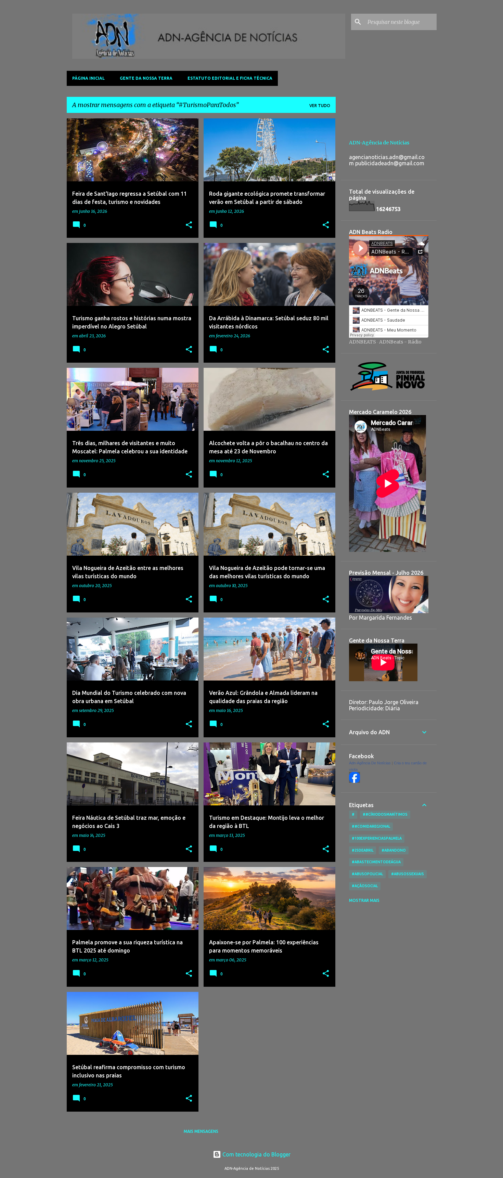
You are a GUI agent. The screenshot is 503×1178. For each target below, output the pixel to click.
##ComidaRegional (371, 826)
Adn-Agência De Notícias (370, 763)
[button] (189, 225)
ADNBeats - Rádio (400, 342)
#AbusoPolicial (367, 874)
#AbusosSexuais (407, 874)
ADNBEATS (362, 342)
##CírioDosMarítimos (385, 814)
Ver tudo (319, 105)
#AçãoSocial (365, 886)
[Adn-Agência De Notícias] (354, 781)
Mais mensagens (201, 1131)
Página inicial (88, 78)
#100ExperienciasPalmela (377, 838)
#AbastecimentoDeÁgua (376, 862)
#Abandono (394, 850)
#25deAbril (362, 850)
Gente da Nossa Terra (146, 78)
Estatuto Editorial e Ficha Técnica (230, 78)
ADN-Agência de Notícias (379, 143)
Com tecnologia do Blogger (256, 1154)
